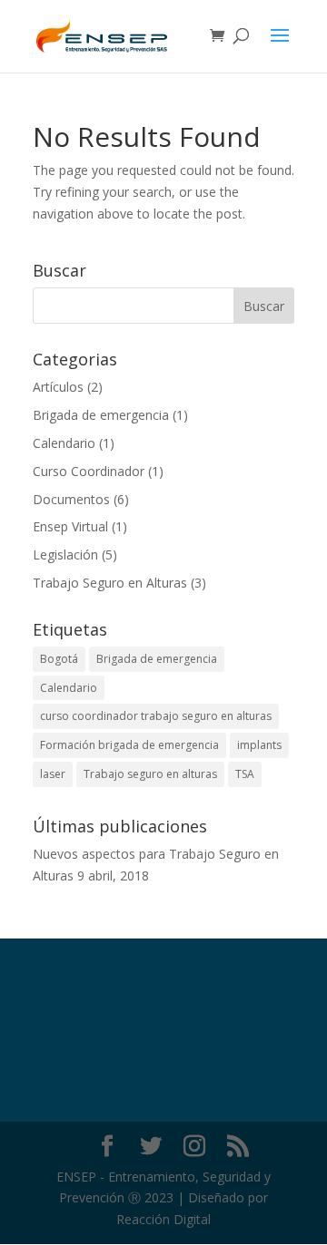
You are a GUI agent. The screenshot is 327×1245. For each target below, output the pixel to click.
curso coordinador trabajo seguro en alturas (156, 716)
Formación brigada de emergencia (129, 745)
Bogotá (59, 658)
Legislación (65, 554)
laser (52, 774)
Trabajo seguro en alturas (150, 774)
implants (259, 745)
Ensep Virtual (70, 526)
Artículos (58, 386)
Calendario (64, 443)
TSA (244, 774)
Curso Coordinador (88, 471)
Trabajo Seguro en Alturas (110, 582)
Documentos (71, 499)
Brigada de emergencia (101, 414)
